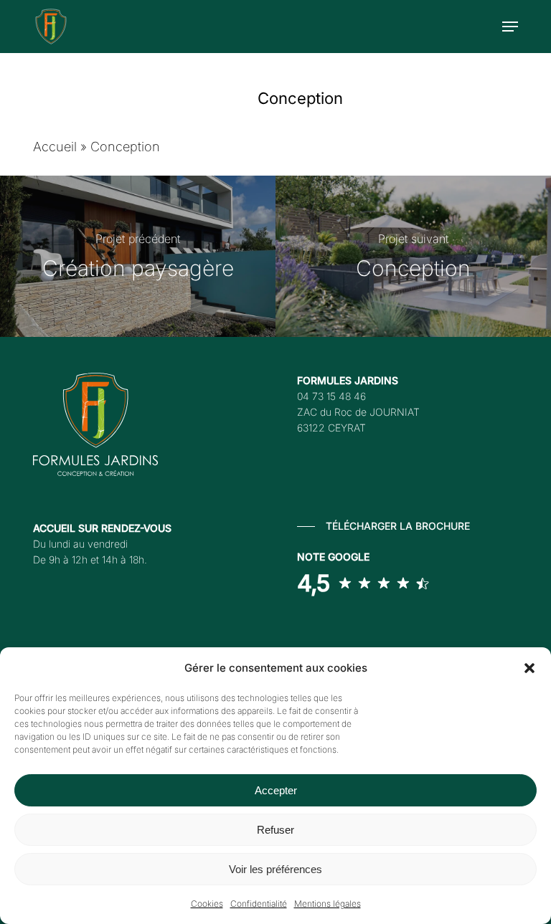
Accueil (55, 146)
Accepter (276, 790)
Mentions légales (327, 903)
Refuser (275, 830)
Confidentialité (258, 903)
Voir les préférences (275, 869)
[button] (529, 668)
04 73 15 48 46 (331, 396)
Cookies (207, 903)
